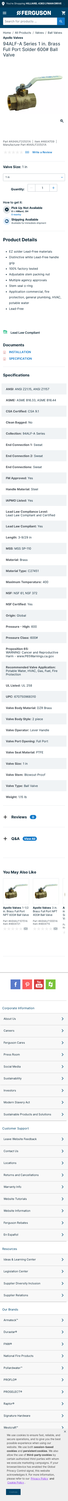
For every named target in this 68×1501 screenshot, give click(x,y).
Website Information (17, 1210)
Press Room (12, 1054)
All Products (23, 32)
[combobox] (32, 21)
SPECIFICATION (20, 358)
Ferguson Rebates (16, 1223)
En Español (11, 1234)
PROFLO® (10, 1379)
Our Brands (10, 1309)
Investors (10, 1090)
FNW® (8, 1344)
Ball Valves (55, 32)
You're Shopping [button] (33, 3)
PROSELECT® (13, 1392)
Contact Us (11, 1151)
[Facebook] (15, 984)
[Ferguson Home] (34, 13)
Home (7, 32)
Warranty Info (12, 1187)
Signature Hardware (17, 1415)
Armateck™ (11, 1320)
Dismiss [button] (13, 1492)
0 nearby (16, 214)
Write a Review (42, 152)
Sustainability (13, 1078)
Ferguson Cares (14, 1042)
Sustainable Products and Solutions (27, 1114)
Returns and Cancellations (21, 1175)
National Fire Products (18, 1356)
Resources (9, 1249)
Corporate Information (18, 1008)
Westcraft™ (11, 1427)
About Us (10, 1018)
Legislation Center (16, 1271)
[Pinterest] (27, 984)
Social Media (12, 1066)
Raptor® (9, 1403)
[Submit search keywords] (61, 21)
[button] (65, 1431)
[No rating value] (14, 152)
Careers (9, 1030)
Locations (10, 1163)
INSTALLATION (20, 352)
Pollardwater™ (13, 1368)
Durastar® (10, 1332)
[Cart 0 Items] (63, 13)
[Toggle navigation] (4, 13)
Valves (40, 32)
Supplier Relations (16, 1295)
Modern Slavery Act (17, 1102)
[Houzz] (51, 984)
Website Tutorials (15, 1199)
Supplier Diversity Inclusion (22, 1283)
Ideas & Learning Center (20, 1259)
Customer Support (15, 1128)
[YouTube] (39, 984)
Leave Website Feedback (20, 1139)
